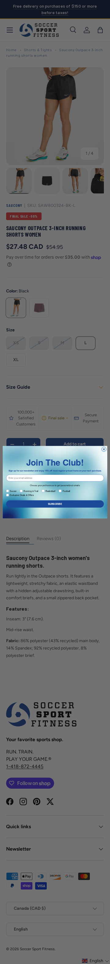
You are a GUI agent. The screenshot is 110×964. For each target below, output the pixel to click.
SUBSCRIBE (55, 503)
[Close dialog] (103, 449)
